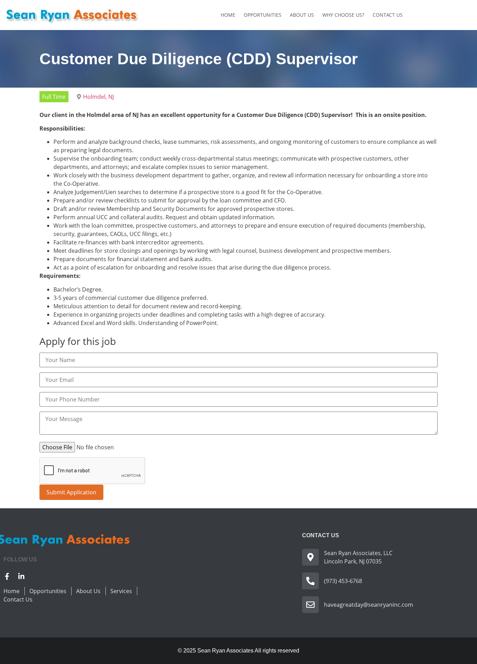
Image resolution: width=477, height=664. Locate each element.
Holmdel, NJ (98, 97)
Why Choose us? (343, 15)
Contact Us (388, 15)
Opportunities (262, 15)
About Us (302, 15)
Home (228, 15)
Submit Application (71, 492)
